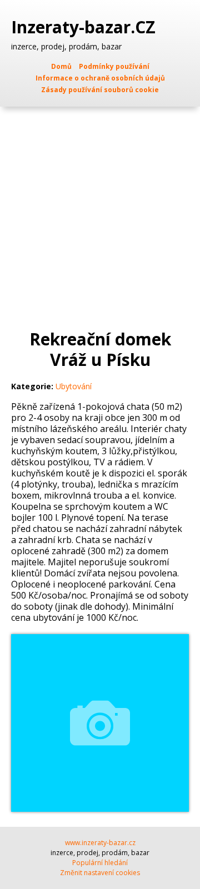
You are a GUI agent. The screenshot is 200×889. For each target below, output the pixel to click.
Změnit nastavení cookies (100, 872)
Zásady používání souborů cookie (100, 89)
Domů (61, 66)
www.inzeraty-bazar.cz (100, 842)
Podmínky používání (114, 66)
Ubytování (74, 386)
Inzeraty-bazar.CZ (85, 27)
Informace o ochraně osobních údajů (100, 78)
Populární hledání (100, 862)
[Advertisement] (100, 212)
